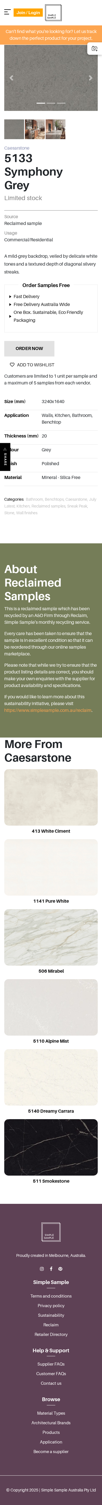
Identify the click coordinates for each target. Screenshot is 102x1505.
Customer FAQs (51, 1373)
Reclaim (51, 1325)
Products (51, 1432)
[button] (11, 78)
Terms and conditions (51, 1296)
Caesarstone (16, 148)
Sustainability (51, 1315)
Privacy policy (51, 1305)
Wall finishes (26, 513)
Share (5, 459)
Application (51, 1442)
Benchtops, (55, 499)
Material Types (51, 1413)
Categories (14, 499)
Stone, (10, 513)
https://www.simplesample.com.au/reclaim (48, 710)
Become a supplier (51, 1451)
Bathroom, (35, 499)
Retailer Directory (51, 1334)
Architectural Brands (51, 1423)
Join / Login (28, 12)
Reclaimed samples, (49, 506)
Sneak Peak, (77, 506)
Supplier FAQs (51, 1364)
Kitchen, (23, 506)
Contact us (51, 1383)
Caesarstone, (77, 499)
